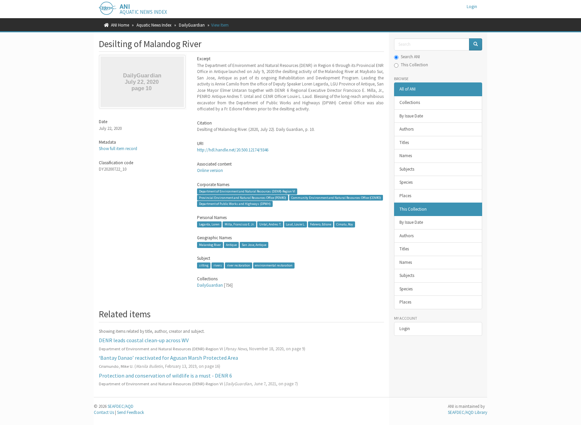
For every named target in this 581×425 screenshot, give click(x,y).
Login (404, 328)
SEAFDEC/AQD (120, 406)
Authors (406, 129)
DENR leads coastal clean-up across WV (144, 340)
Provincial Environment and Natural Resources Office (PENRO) (242, 197)
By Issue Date (411, 116)
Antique (231, 245)
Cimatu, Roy (344, 224)
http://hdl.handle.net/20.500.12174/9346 (232, 150)
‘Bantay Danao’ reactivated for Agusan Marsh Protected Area (168, 357)
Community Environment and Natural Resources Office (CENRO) (336, 197)
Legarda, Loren (209, 224)
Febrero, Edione (320, 224)
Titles (404, 142)
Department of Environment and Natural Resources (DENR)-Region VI (247, 191)
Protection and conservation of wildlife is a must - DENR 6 (165, 375)
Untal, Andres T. (270, 224)
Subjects (406, 169)
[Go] (475, 44)
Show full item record (118, 148)
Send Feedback (130, 412)
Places (405, 196)
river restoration (238, 265)
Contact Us (104, 412)
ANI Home (120, 25)
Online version (210, 170)
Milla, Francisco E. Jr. (239, 224)
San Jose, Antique (254, 245)
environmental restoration (274, 265)
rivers (218, 265)
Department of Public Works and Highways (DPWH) (235, 204)
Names (405, 155)
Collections (409, 102)
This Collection (414, 65)
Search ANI (410, 57)
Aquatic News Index (154, 25)
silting (203, 265)
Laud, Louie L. (295, 224)
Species (406, 182)
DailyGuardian (192, 25)
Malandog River (210, 245)
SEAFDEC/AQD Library (467, 412)
